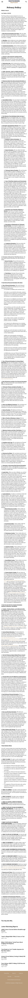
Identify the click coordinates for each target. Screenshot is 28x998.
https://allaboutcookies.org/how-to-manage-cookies (13, 626)
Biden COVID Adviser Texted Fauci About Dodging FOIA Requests (12, 943)
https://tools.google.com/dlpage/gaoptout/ (17, 592)
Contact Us (21, 973)
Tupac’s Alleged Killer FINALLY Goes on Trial (12, 936)
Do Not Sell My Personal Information (14, 979)
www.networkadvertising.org (7, 378)
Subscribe (9, 976)
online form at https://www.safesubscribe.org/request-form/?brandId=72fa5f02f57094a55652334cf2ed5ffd (13, 867)
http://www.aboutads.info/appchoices (16, 640)
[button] (2, 1)
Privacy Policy (6, 973)
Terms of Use (17, 976)
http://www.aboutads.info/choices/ (8, 637)
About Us (14, 973)
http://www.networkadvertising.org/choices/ (10, 638)
